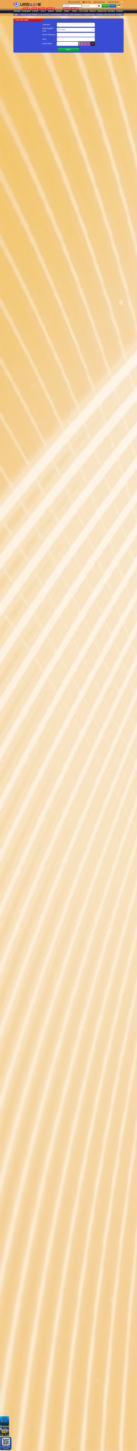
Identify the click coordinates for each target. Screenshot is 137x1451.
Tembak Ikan (102, 11)
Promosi (119, 11)
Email (44, 39)
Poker (66, 11)
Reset (68, 50)
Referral (111, 11)
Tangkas (92, 11)
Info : (16, 14)
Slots (43, 11)
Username (46, 25)
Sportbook (26, 11)
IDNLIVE (51, 11)
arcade (59, 11)
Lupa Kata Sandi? (113, 2)
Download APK (75, 2)
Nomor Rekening (48, 35)
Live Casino (83, 11)
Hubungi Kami (100, 2)
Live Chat (87, 2)
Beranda (17, 11)
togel (74, 11)
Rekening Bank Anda (47, 29)
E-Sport (35, 11)
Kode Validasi (47, 44)
